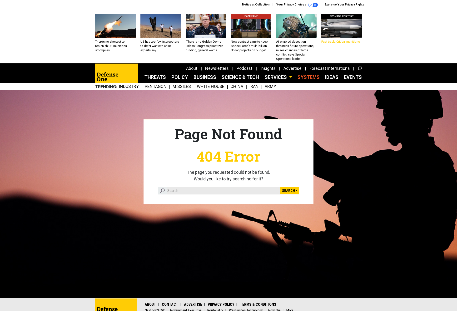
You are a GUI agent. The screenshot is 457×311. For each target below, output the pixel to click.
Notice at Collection (255, 4)
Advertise (292, 68)
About (191, 68)
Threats (155, 77)
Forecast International (330, 68)
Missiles (182, 86)
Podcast (244, 68)
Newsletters (217, 68)
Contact (170, 304)
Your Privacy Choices (291, 4)
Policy (179, 77)
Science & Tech (240, 77)
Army (270, 86)
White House (210, 86)
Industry (129, 86)
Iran (254, 86)
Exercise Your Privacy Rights (344, 4)
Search (289, 191)
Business (205, 77)
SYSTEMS (309, 77)
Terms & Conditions (258, 304)
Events (353, 77)
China (236, 86)
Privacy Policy (221, 304)
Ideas (331, 77)
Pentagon (156, 86)
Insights (268, 68)
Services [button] (276, 77)
